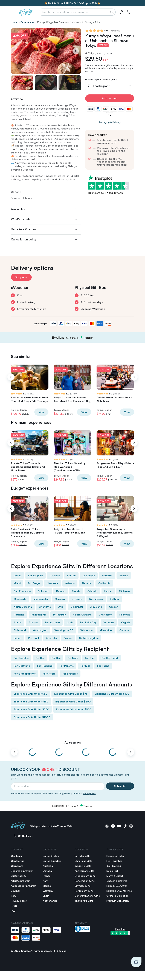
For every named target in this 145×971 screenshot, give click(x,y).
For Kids (85, 665)
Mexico (47, 885)
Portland (19, 614)
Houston (107, 575)
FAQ (13, 910)
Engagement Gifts (85, 875)
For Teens (103, 665)
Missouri (60, 598)
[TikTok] (125, 826)
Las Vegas (89, 575)
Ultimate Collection (117, 895)
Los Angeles (35, 575)
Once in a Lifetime (116, 880)
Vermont (108, 622)
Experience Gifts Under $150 (31, 701)
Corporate (17, 865)
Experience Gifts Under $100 (112, 693)
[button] (136, 962)
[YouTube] (119, 826)
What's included (21, 219)
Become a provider (22, 870)
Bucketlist (112, 870)
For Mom (73, 657)
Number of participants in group (101, 79)
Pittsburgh (59, 614)
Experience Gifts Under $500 (73, 709)
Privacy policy (19, 900)
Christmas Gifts (83, 860)
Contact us (17, 860)
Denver (60, 591)
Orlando (92, 591)
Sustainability (18, 875)
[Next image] (79, 82)
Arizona (70, 583)
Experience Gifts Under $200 (73, 701)
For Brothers (70, 673)
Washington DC (63, 630)
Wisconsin (86, 630)
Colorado (43, 591)
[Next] (75, 51)
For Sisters (49, 673)
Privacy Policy (89, 793)
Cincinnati (77, 606)
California (104, 583)
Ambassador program (23, 885)
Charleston (105, 614)
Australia (51, 638)
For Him (55, 657)
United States (51, 855)
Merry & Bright (114, 875)
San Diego (34, 583)
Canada (124, 630)
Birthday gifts (82, 855)
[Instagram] (113, 826)
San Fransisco (22, 591)
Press (14, 905)
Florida (76, 591)
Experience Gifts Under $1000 (32, 717)
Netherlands (50, 900)
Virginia (125, 622)
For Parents (67, 665)
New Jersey (96, 598)
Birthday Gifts (83, 885)
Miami (17, 583)
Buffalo (114, 598)
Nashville (124, 614)
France (68, 638)
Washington (40, 630)
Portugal (33, 638)
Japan (17, 638)
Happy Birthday (115, 855)
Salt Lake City (88, 622)
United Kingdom (88, 638)
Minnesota (20, 598)
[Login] (121, 12)
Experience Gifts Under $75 (71, 693)
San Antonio (52, 622)
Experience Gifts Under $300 (31, 709)
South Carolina (82, 614)
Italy (45, 880)
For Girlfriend (22, 665)
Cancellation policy (23, 239)
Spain (46, 895)
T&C (13, 895)
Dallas (17, 575)
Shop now (21, 277)
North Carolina (23, 606)
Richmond (20, 630)
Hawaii (108, 591)
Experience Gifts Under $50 (30, 693)
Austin (18, 622)
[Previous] (10, 377)
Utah (70, 622)
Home (14, 22)
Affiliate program (20, 880)
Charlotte (45, 606)
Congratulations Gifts (87, 895)
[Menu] (13, 12)
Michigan (124, 591)
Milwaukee (106, 630)
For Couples (21, 657)
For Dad (89, 657)
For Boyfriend (110, 657)
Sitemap (61, 950)
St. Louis (77, 598)
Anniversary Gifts (84, 870)
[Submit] (112, 12)
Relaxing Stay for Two (119, 890)
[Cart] (128, 12)
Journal (15, 890)
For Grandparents (25, 673)
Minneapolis (40, 598)
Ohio (60, 606)
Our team (16, 855)
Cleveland (96, 606)
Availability (18, 209)
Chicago (55, 575)
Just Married (113, 865)
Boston (71, 575)
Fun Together (114, 860)
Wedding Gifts (83, 865)
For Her (40, 657)
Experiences (27, 22)
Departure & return (23, 229)
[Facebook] (107, 826)
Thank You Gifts (84, 900)
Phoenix (86, 583)
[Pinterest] (131, 826)
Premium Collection (117, 900)
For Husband (45, 665)
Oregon (113, 606)
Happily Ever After (116, 885)
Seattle (123, 575)
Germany (48, 890)
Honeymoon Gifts (85, 880)
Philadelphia (38, 614)
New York (52, 583)
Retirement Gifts (84, 890)
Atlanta (33, 622)
